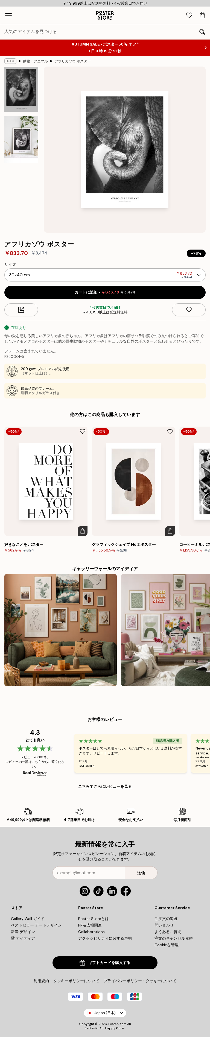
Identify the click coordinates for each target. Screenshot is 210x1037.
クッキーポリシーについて (76, 980)
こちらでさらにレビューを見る (105, 786)
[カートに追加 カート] (83, 531)
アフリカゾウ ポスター (72, 61)
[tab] (189, 15)
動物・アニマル (35, 61)
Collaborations (91, 931)
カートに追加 (105, 292)
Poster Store (117, 1024)
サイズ (10, 264)
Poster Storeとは (93, 918)
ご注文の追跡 (165, 918)
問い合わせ (164, 925)
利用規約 (41, 980)
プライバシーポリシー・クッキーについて (140, 980)
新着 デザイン (23, 931)
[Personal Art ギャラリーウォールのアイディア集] (60, 630)
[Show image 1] (21, 89)
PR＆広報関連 (90, 925)
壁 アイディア (23, 938)
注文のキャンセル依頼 (173, 938)
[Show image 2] (21, 139)
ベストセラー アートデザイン (36, 925)
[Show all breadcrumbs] (10, 61)
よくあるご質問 (167, 931)
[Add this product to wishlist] (189, 309)
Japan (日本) (105, 1013)
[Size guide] (21, 309)
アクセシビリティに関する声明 (105, 938)
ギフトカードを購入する (109, 962)
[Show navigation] (8, 15)
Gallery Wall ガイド (28, 918)
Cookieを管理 (166, 944)
